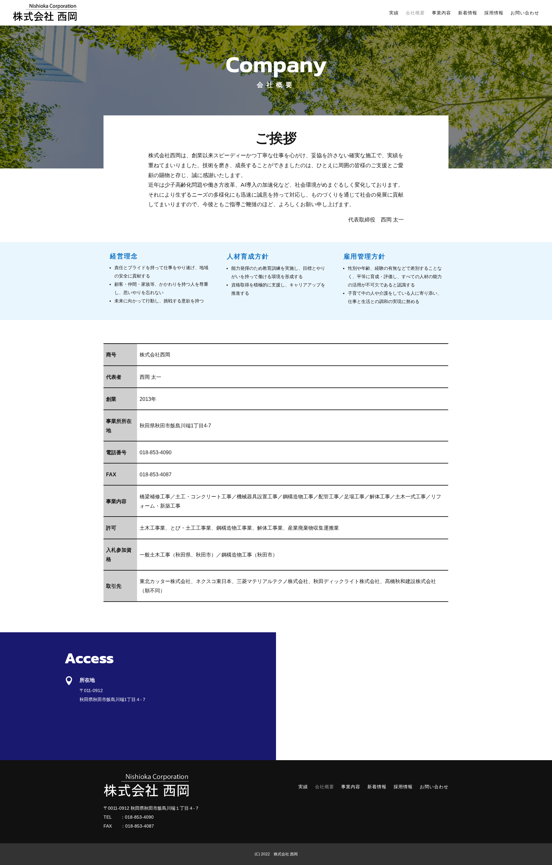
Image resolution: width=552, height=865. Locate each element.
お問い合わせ (524, 13)
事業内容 (441, 13)
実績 (394, 13)
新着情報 (467, 13)
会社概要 (415, 13)
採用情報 (493, 13)
